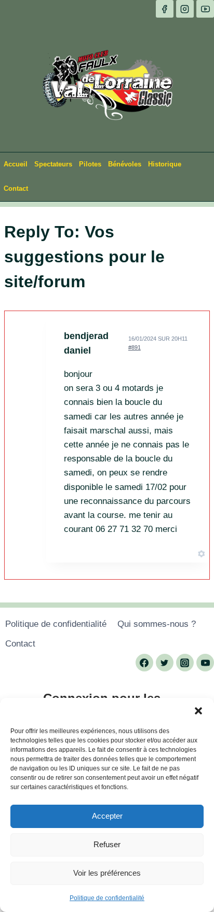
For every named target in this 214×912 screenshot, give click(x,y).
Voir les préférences (107, 872)
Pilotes (90, 164)
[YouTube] (205, 9)
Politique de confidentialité (107, 898)
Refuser (107, 844)
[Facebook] (164, 9)
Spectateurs (53, 164)
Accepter (107, 815)
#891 (134, 347)
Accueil (16, 164)
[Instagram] (185, 9)
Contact (16, 188)
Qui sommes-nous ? (156, 624)
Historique (164, 164)
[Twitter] (164, 662)
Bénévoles (124, 164)
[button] (198, 711)
